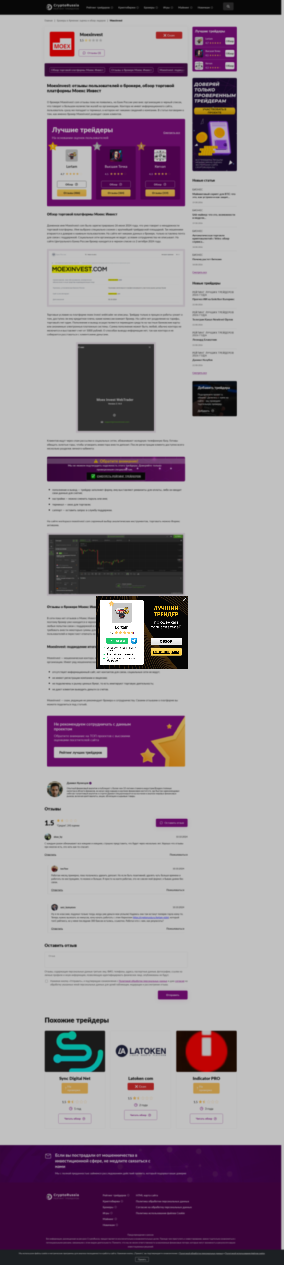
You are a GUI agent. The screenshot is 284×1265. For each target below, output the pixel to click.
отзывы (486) (166, 652)
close (184, 600)
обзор (166, 641)
